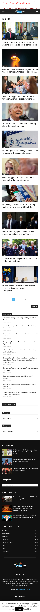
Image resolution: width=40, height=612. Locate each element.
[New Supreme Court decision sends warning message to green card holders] (20, 31)
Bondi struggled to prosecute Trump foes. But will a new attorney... (18, 178)
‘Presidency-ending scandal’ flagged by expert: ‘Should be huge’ (19, 385)
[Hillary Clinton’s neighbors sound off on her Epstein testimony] (20, 247)
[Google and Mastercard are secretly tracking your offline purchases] (7, 518)
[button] (37, 11)
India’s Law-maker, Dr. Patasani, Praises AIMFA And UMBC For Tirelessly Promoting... (23, 508)
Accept (19, 609)
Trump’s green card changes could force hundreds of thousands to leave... (20, 151)
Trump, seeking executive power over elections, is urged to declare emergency (18, 288)
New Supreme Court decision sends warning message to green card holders (19, 43)
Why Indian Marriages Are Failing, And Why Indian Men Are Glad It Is (19, 319)
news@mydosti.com (23, 589)
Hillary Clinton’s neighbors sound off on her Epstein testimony (19, 259)
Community (5, 39)
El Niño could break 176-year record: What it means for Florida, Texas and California (19, 393)
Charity (4, 255)
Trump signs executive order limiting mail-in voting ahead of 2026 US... (18, 205)
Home (3, 16)
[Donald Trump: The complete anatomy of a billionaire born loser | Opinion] (20, 112)
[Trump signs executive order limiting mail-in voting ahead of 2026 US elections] (20, 193)
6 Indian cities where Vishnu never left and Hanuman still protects (20, 335)
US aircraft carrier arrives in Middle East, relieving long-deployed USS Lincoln (19, 351)
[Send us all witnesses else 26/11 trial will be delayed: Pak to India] (7, 499)
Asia (4, 282)
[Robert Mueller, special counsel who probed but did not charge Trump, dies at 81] (20, 220)
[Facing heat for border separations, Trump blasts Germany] (7, 461)
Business (5, 66)
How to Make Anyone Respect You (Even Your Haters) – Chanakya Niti (20, 327)
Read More (27, 609)
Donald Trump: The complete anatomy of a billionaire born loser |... (19, 124)
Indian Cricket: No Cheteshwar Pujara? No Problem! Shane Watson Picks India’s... (25, 452)
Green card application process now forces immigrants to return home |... (18, 97)
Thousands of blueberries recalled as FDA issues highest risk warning (20, 369)
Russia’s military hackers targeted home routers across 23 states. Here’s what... (20, 70)
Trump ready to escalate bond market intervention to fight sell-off (19, 343)
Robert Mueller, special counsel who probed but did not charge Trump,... (18, 232)
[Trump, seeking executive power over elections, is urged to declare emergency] (20, 274)
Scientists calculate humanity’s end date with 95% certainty (18, 377)
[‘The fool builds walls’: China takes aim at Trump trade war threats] (7, 471)
